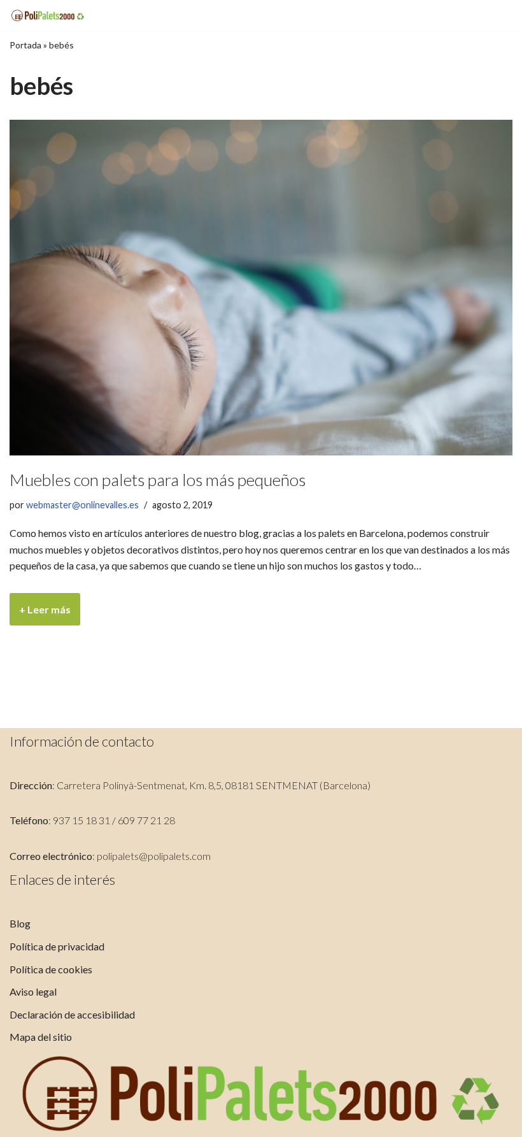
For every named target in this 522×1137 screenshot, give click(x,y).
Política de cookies (51, 969)
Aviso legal (33, 991)
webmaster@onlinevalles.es (82, 504)
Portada (25, 44)
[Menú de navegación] (497, 15)
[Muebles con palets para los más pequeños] (261, 287)
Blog (20, 923)
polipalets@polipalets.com (154, 856)
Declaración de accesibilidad (72, 1014)
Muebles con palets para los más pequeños (158, 479)
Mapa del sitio (41, 1037)
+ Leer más (40, 614)
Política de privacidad (57, 946)
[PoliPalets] (48, 15)
